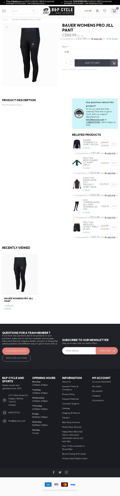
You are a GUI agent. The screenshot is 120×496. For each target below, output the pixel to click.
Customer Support (70, 403)
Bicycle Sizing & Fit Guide (74, 454)
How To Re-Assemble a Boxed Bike (73, 448)
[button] (82, 39)
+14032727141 (93, 122)
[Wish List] (104, 11)
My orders (96, 386)
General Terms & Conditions (70, 388)
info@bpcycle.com (95, 119)
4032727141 (14, 412)
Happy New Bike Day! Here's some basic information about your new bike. (72, 436)
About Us (66, 381)
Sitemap (66, 408)
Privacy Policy (68, 394)
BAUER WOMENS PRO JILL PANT (26, 19)
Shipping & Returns (71, 413)
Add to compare (69, 69)
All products (98, 400)
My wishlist (97, 391)
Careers (66, 417)
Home (5, 19)
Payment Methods (70, 399)
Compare (96, 395)
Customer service (16, 351)
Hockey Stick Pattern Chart (74, 458)
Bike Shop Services (71, 422)
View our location (16, 358)
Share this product (87, 69)
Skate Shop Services (72, 427)
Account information (101, 381)
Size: (65, 46)
